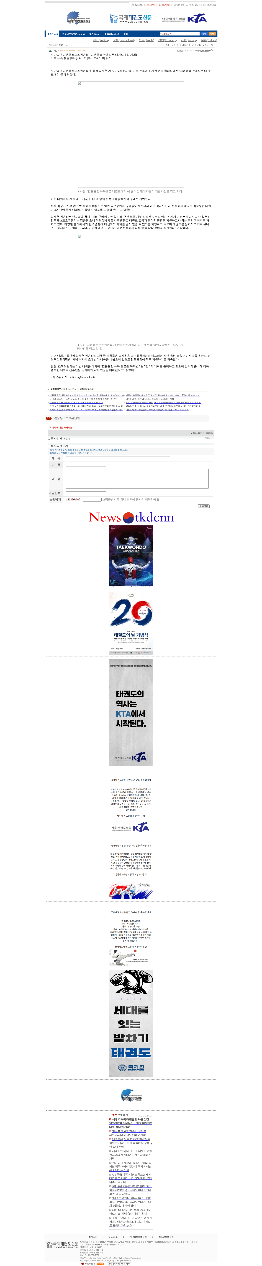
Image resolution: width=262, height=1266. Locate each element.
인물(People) (146, 40)
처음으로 (53, 45)
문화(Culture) (209, 40)
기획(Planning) (112, 34)
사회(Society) (189, 40)
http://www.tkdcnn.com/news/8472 (74, 51)
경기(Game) (94, 34)
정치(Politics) (101, 40)
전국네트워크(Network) (73, 34)
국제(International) (124, 40)
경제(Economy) (167, 40)
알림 (126, 34)
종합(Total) (52, 34)
